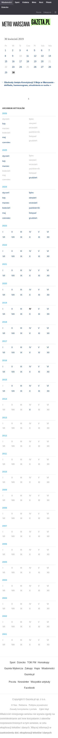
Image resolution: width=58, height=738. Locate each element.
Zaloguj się (47, 12)
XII (48, 237)
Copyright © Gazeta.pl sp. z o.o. (29, 699)
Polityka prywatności (38, 705)
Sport (17, 2)
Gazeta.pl (29, 674)
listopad (32, 213)
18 (27, 61)
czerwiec (6, 142)
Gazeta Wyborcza (13, 668)
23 (13, 67)
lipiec (31, 192)
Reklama (23, 705)
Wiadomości (6, 2)
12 (35, 56)
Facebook (29, 688)
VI (48, 232)
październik (34, 208)
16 (13, 61)
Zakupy (29, 668)
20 (42, 61)
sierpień (32, 197)
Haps (37, 668)
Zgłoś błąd (44, 709)
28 (49, 67)
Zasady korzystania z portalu (23, 709)
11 (27, 56)
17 (20, 61)
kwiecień (6, 208)
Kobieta (25, 2)
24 (20, 67)
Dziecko (4, 7)
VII (4, 237)
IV (30, 232)
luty (4, 123)
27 (42, 67)
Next (41, 2)
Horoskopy (43, 662)
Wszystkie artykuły (40, 682)
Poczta (38, 12)
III (21, 232)
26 (35, 67)
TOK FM (31, 662)
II (12, 232)
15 (6, 61)
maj (4, 137)
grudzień (33, 177)
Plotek (48, 2)
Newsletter (23, 682)
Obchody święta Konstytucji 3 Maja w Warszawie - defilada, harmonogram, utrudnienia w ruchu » (29, 83)
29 (6, 72)
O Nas (14, 705)
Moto (34, 2)
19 (35, 61)
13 (42, 56)
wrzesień (33, 203)
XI (39, 237)
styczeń (5, 156)
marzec (5, 166)
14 (49, 56)
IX (21, 237)
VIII (13, 237)
